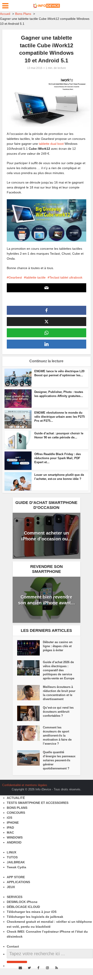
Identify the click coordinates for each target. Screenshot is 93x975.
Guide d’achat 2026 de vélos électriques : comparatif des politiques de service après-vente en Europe (58, 670)
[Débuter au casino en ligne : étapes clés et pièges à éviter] (30, 647)
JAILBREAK (16, 862)
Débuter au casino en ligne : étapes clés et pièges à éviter (57, 646)
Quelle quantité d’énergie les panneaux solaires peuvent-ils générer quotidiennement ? (59, 760)
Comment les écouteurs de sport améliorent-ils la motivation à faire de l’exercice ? (57, 735)
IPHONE (13, 822)
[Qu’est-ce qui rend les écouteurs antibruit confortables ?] (30, 713)
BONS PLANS (17, 807)
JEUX (11, 887)
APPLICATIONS (18, 882)
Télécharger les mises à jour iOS (31, 912)
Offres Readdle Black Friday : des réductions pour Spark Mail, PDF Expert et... (57, 458)
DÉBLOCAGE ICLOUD (23, 907)
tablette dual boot (51, 143)
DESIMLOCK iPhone (22, 902)
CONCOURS (16, 812)
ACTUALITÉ (16, 798)
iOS (9, 817)
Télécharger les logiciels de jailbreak (35, 916)
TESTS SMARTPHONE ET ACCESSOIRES (37, 803)
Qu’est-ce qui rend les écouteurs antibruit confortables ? (58, 711)
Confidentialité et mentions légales (24, 785)
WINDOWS (15, 837)
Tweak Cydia (16, 867)
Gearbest (15, 277)
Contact (13, 946)
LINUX (11, 852)
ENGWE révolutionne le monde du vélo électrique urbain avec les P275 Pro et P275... (59, 416)
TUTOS (12, 857)
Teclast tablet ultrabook (65, 277)
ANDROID (14, 842)
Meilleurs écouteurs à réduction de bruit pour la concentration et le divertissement (59, 693)
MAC (10, 832)
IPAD (10, 827)
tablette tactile (36, 277)
